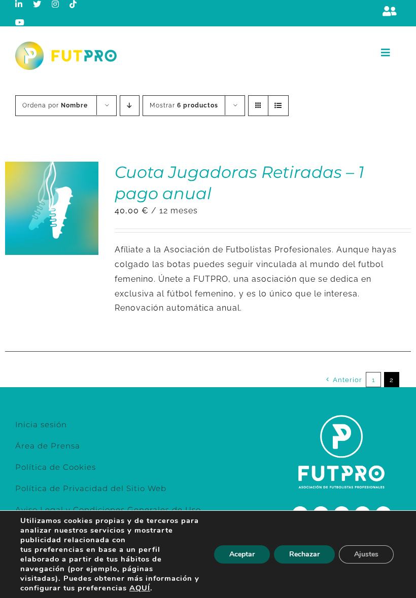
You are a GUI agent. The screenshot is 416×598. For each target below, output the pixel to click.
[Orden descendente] (130, 105)
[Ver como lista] (278, 106)
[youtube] (20, 22)
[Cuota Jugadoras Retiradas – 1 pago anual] (51, 168)
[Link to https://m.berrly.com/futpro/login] (389, 11)
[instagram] (55, 4)
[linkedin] (19, 4)
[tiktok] (73, 4)
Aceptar (242, 554)
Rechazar (304, 554)
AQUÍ (139, 587)
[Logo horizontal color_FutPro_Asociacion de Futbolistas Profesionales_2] (66, 45)
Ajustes (366, 554)
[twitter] (37, 4)
